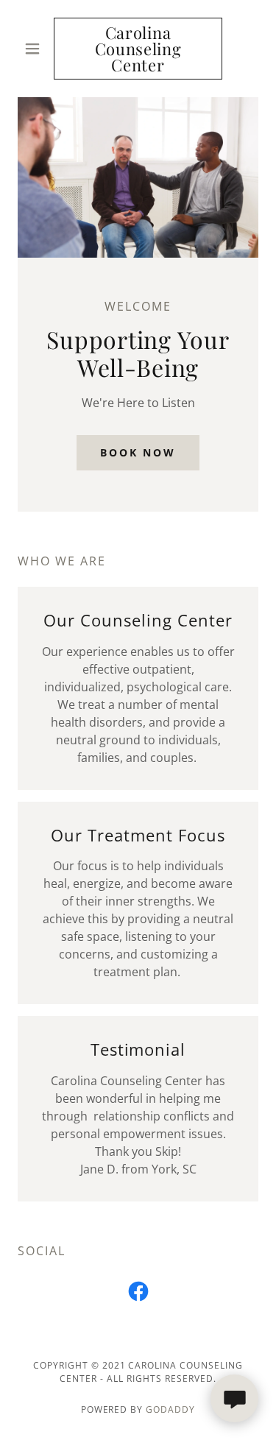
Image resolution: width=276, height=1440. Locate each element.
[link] (138, 49)
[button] (36, 48)
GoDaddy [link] (170, 1409)
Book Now (138, 452)
